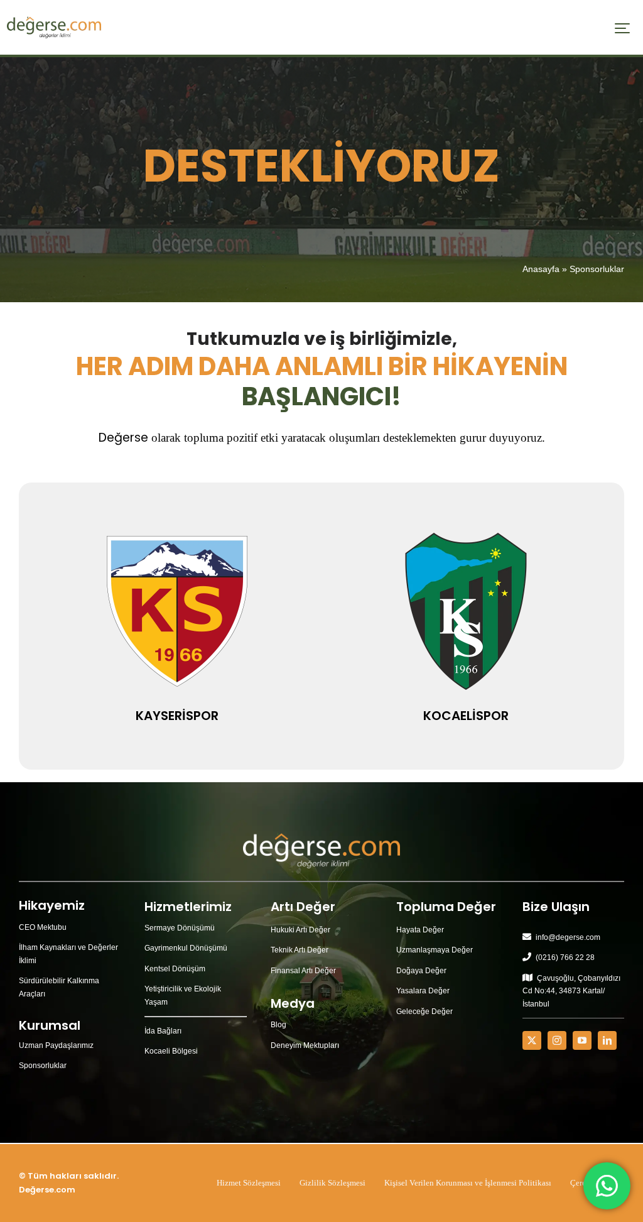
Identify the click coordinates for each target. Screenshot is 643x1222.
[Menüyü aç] (622, 28)
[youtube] (582, 1040)
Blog (278, 1024)
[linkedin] (607, 1040)
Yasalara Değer (423, 990)
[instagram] (557, 1040)
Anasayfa (540, 269)
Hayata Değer (420, 929)
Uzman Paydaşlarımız (56, 1045)
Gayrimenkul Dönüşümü (185, 948)
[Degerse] (54, 21)
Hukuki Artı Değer (300, 929)
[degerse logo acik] (321, 837)
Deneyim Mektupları (305, 1045)
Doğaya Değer (421, 970)
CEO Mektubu (43, 927)
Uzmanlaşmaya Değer (434, 950)
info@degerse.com (568, 937)
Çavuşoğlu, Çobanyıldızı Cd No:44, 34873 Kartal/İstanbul (571, 991)
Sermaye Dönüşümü (179, 928)
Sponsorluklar (43, 1065)
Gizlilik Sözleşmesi (332, 1182)
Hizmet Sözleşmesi (249, 1182)
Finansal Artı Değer (303, 970)
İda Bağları (162, 1031)
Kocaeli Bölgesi (171, 1051)
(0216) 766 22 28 (565, 957)
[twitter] (531, 1040)
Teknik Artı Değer (299, 950)
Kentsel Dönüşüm (174, 968)
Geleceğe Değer (424, 1011)
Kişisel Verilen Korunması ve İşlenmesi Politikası (467, 1182)
